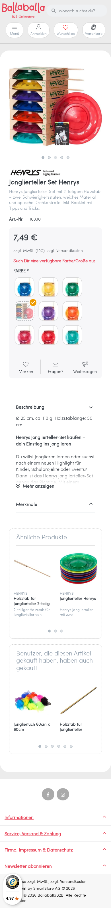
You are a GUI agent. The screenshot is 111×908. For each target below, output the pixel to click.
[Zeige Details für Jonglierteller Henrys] (78, 568)
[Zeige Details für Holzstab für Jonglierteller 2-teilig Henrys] (32, 568)
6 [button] (71, 746)
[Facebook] (48, 794)
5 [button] (68, 157)
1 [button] (43, 157)
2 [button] (49, 157)
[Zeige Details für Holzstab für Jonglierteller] (78, 699)
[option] (55, 106)
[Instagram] (63, 794)
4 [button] (61, 157)
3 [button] (55, 157)
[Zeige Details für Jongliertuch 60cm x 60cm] (32, 699)
